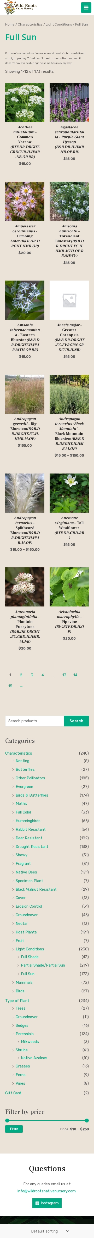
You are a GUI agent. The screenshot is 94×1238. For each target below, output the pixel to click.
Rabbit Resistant (31, 829)
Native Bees (26, 872)
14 (75, 675)
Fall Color (23, 812)
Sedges (22, 1025)
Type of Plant (17, 1000)
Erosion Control (29, 906)
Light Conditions (30, 949)
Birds (20, 991)
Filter (14, 1129)
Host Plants (26, 932)
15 (10, 686)
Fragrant (23, 863)
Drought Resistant (32, 846)
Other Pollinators (30, 778)
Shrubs (22, 1050)
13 (64, 675)
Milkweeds (30, 1041)
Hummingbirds (28, 820)
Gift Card (13, 1093)
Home (10, 24)
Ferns (21, 1074)
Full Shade (30, 957)
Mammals (24, 982)
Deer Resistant (29, 838)
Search (76, 721)
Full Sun (27, 974)
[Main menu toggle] (86, 7)
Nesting (22, 760)
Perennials (25, 1033)
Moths (21, 803)
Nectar (22, 923)
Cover (21, 897)
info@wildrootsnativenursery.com (47, 1191)
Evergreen (24, 786)
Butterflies (25, 769)
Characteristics (18, 753)
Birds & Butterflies (32, 795)
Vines (20, 1083)
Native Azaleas (34, 1057)
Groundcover (27, 915)
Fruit (20, 940)
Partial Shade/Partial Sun (43, 965)
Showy (21, 855)
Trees (21, 1008)
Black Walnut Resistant (36, 889)
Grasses (23, 1066)
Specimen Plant (29, 880)
